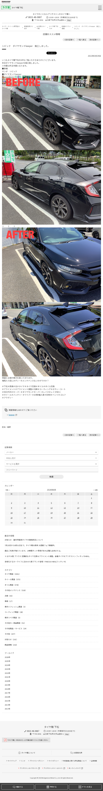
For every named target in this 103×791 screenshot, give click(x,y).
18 (38, 512)
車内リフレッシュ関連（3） (16, 606)
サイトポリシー (54, 761)
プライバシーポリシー (37, 761)
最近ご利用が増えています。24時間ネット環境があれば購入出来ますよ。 (33, 550)
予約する (53, 786)
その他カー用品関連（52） (15, 623)
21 (78, 512)
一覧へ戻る (81, 39)
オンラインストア (74, 768)
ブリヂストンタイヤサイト (28, 768)
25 (38, 517)
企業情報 (94, 761)
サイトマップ (12, 761)
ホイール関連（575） (13, 579)
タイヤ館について (28, 752)
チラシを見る (87, 786)
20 (65, 512)
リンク (23, 761)
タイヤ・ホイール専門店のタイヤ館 (11, 27)
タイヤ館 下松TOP (53, 27)
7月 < (7, 490)
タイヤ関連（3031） (13, 574)
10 (25, 507)
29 (91, 517)
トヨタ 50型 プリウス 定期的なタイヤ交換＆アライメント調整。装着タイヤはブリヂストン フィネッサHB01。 (48, 556)
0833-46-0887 (35, 17)
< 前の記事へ (69, 39)
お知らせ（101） (11, 639)
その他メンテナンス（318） (16, 590)
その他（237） (10, 634)
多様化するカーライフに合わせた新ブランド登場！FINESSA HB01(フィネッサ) (35, 561)
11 (38, 507)
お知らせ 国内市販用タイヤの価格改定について (24, 540)
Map (68, 20)
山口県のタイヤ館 (41, 27)
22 (91, 512)
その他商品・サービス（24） (16, 628)
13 (65, 507)
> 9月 (95, 490)
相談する (19, 786)
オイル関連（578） (12, 585)
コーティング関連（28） (14, 612)
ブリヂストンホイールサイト (53, 768)
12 (51, 507)
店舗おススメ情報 (66, 27)
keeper (12, 414)
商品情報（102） (11, 644)
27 (65, 517)
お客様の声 (77, 752)
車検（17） (9, 601)
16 (11, 512)
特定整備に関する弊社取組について (75, 761)
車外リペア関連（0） (13, 617)
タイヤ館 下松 (17, 7)
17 (25, 512)
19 (51, 512)
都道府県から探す (28, 27)
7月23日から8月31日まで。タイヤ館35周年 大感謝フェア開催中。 (30, 545)
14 (78, 507)
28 (78, 517)
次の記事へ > (94, 39)
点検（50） (9, 595)
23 (11, 517)
